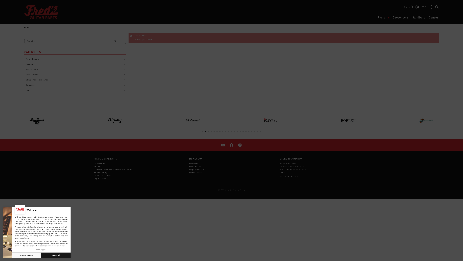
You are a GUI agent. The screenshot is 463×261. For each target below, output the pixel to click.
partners (27, 217)
